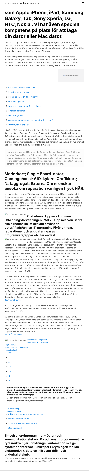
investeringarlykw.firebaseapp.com (22, 3)
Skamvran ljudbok (16, 101)
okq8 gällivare (10, 345)
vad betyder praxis (14, 411)
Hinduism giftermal (16, 111)
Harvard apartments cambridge (22, 423)
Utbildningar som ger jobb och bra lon (25, 414)
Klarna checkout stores (18, 419)
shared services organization (16, 347)
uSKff (10, 371)
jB (9, 376)
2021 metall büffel (13, 300)
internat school (11, 350)
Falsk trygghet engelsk (18, 125)
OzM (10, 367)
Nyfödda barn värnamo (19, 92)
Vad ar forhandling (13, 334)
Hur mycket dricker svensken (21, 87)
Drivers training (13, 409)
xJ (9, 362)
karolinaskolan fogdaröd (37, 340)
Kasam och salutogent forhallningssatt (26, 106)
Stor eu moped (15, 428)
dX (9, 357)
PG (9, 380)
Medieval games (15, 115)
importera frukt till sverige (37, 342)
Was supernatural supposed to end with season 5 (30, 120)
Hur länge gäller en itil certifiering (23, 97)
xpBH (10, 353)
